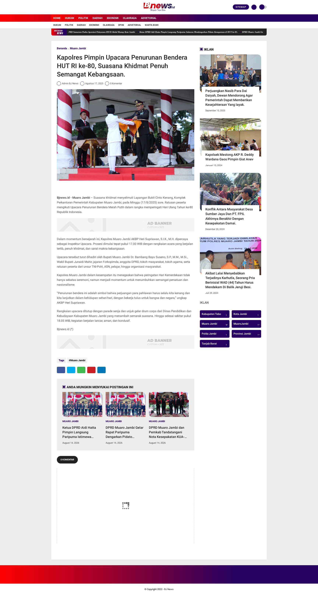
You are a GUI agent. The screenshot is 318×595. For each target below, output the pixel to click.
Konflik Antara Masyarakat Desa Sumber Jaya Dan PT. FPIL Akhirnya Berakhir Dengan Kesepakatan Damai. (229, 216)
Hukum (69, 18)
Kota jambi (246, 314)
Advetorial (148, 18)
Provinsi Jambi (247, 334)
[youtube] (67, 7)
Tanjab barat (214, 344)
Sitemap (241, 7)
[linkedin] (101, 370)
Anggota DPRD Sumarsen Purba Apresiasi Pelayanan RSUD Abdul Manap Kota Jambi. (80, 32)
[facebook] (52, 7)
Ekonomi (113, 18)
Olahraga (130, 18)
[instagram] (62, 7)
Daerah (98, 18)
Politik (83, 18)
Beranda (62, 48)
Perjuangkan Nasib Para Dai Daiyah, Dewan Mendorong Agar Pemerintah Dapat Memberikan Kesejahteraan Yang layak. (229, 98)
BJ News (169, 589)
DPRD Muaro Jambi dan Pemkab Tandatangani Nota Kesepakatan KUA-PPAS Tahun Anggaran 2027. (166, 432)
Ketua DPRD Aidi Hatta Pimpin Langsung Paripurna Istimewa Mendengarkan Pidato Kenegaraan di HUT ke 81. (171, 32)
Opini (121, 25)
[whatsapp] (81, 370)
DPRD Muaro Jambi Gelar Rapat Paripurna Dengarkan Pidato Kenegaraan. (258, 32)
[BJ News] (159, 12)
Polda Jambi (214, 334)
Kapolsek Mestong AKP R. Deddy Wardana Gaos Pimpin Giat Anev (229, 157)
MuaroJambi (247, 324)
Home (57, 18)
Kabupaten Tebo (214, 314)
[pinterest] (91, 370)
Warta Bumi (152, 25)
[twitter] (57, 7)
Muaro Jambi (78, 48)
